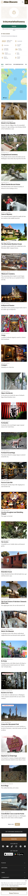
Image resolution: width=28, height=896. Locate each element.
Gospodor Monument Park (10, 724)
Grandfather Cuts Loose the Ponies (12, 814)
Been (2, 64)
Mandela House (6, 572)
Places (3, 862)
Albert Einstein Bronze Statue (10, 184)
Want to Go (8, 64)
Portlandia (4, 423)
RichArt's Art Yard (7, 692)
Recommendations (18, 64)
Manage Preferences (14, 893)
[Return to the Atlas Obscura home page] (9, 2)
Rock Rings (4, 785)
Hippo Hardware (7, 393)
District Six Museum (7, 631)
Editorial (4, 867)
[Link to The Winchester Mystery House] (14, 232)
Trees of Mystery (6, 214)
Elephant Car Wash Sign (9, 756)
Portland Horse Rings (8, 453)
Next (17, 824)
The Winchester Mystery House (11, 244)
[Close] (26, 881)
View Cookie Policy (14, 885)
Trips (3, 872)
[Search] (22, 2)
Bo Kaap (4, 661)
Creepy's (4, 365)
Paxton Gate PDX (7, 482)
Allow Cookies (14, 888)
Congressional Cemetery (9, 154)
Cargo (3, 335)
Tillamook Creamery (8, 274)
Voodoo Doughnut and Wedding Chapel (12, 513)
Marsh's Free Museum (8, 123)
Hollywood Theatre (7, 305)
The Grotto (4, 542)
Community (5, 877)
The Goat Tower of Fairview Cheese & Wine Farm (13, 602)
